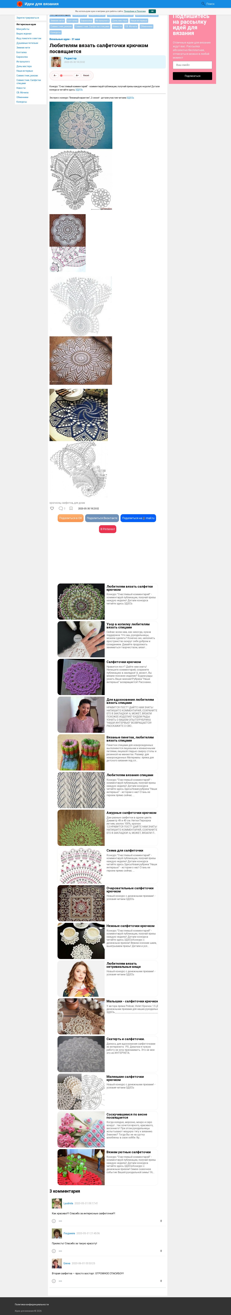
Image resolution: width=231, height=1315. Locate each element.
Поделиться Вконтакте (102, 518)
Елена (66, 1263)
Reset (86, 75)
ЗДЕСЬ (79, 89)
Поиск (210, 3)
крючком (55, 502)
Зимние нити (23, 47)
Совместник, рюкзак (27, 75)
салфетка (67, 502)
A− (55, 75)
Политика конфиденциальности (32, 1304)
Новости (20, 88)
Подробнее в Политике (135, 11)
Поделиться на (138, 518)
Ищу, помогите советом (28, 38)
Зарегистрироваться (27, 17)
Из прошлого (23, 61)
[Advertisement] (78, 563)
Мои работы (22, 29)
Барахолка (22, 57)
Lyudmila (68, 1203)
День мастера (24, 66)
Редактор (70, 58)
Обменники (22, 97)
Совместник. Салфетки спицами (28, 82)
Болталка (21, 52)
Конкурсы (21, 102)
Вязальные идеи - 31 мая (65, 39)
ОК (152, 11)
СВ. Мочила (22, 92)
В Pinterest (108, 529)
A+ (77, 75)
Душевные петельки (27, 43)
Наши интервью (24, 71)
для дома (79, 502)
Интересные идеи (26, 24)
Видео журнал (23, 33)
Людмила (69, 1233)
